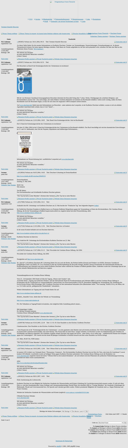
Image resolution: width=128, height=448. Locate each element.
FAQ (30, 19)
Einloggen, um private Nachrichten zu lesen (65, 21)
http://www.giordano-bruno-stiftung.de (29, 293)
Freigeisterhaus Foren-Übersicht (98, 33)
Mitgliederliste (47, 19)
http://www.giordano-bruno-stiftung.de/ (29, 213)
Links (88, 19)
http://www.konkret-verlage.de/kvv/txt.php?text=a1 (33, 233)
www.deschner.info (26, 105)
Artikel (96, 205)
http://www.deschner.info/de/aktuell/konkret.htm (32, 363)
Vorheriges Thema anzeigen (99, 36)
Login (83, 21)
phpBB (58, 446)
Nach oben (4, 59)
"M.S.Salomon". (38, 49)
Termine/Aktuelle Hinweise (10, 27)
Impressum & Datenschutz (64, 441)
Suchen (38, 19)
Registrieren (97, 19)
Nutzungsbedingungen (62, 19)
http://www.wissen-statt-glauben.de (28, 300)
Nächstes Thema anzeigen (118, 36)
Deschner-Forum (115, 33)
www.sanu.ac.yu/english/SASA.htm (77, 392)
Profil (46, 21)
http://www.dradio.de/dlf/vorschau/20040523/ (31, 176)
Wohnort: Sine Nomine (8, 185)
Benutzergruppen (77, 19)
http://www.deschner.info (35, 259)
